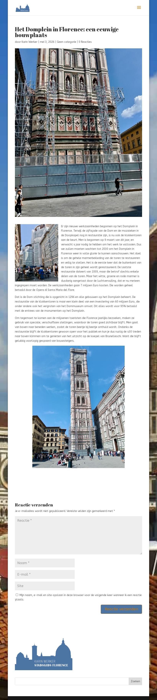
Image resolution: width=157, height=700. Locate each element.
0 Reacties (85, 42)
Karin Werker (29, 42)
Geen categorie (66, 42)
